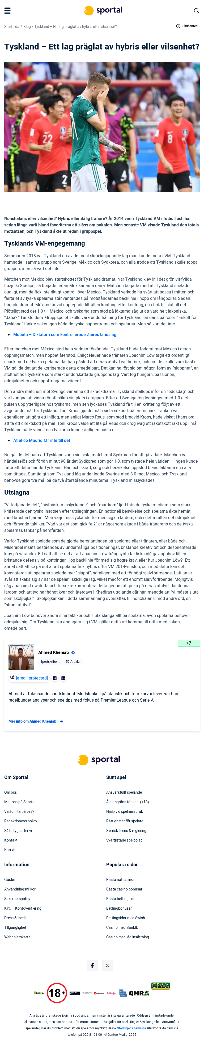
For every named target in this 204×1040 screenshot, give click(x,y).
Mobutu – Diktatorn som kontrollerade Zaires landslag (64, 335)
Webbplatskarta (17, 937)
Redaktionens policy (20, 821)
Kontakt (11, 840)
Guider (9, 879)
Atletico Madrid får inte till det (42, 440)
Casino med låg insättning (127, 937)
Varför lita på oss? (19, 811)
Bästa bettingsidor (121, 899)
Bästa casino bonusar (124, 889)
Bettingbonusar (119, 908)
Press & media (16, 918)
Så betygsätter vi (18, 831)
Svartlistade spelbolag (124, 840)
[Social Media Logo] (92, 965)
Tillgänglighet (15, 927)
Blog (27, 27)
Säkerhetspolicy (17, 899)
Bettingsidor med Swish (125, 918)
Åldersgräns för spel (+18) (127, 802)
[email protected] (32, 678)
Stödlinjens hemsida (131, 1028)
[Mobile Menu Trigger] (8, 10)
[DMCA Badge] (39, 993)
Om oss (10, 792)
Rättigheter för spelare (124, 821)
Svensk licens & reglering (126, 831)
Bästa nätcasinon (120, 879)
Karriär (10, 850)
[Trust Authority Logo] (75, 993)
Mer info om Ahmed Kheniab (32, 721)
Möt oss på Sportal (19, 802)
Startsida (11, 27)
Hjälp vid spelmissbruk (124, 811)
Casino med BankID (122, 927)
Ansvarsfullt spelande (124, 792)
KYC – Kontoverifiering (22, 908)
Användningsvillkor (20, 889)
